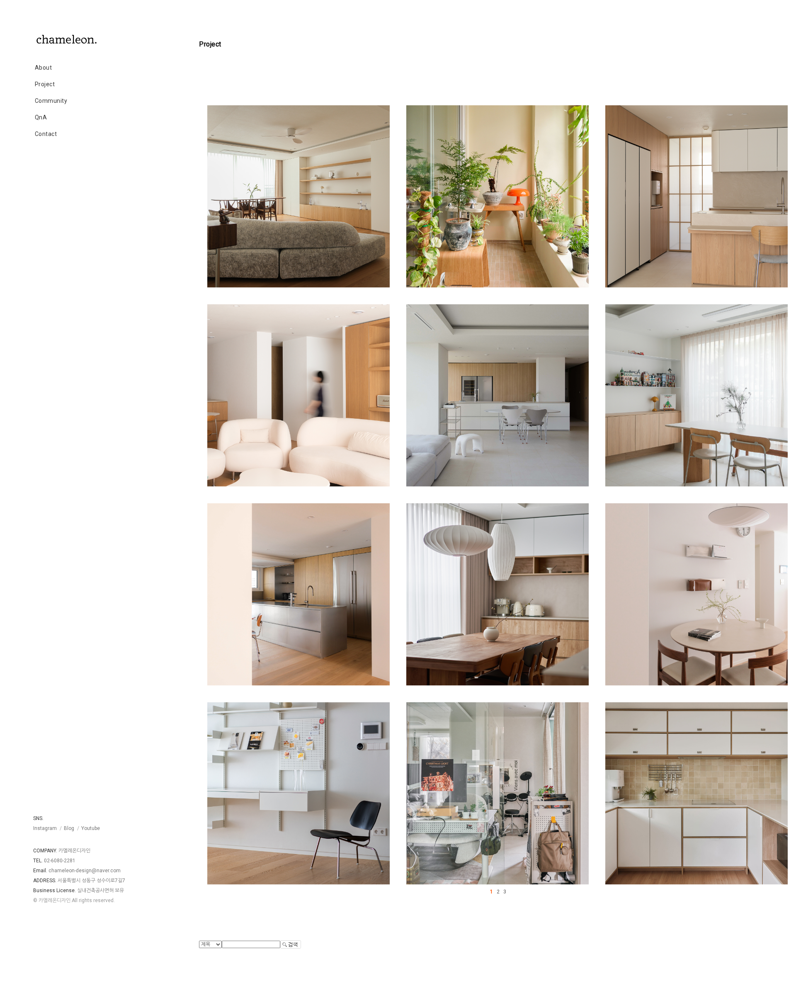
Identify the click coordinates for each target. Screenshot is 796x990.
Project (45, 84)
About (43, 67)
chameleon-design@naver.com (85, 871)
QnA (41, 117)
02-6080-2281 (59, 861)
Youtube (90, 828)
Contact (46, 134)
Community (51, 100)
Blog (69, 828)
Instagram (45, 828)
